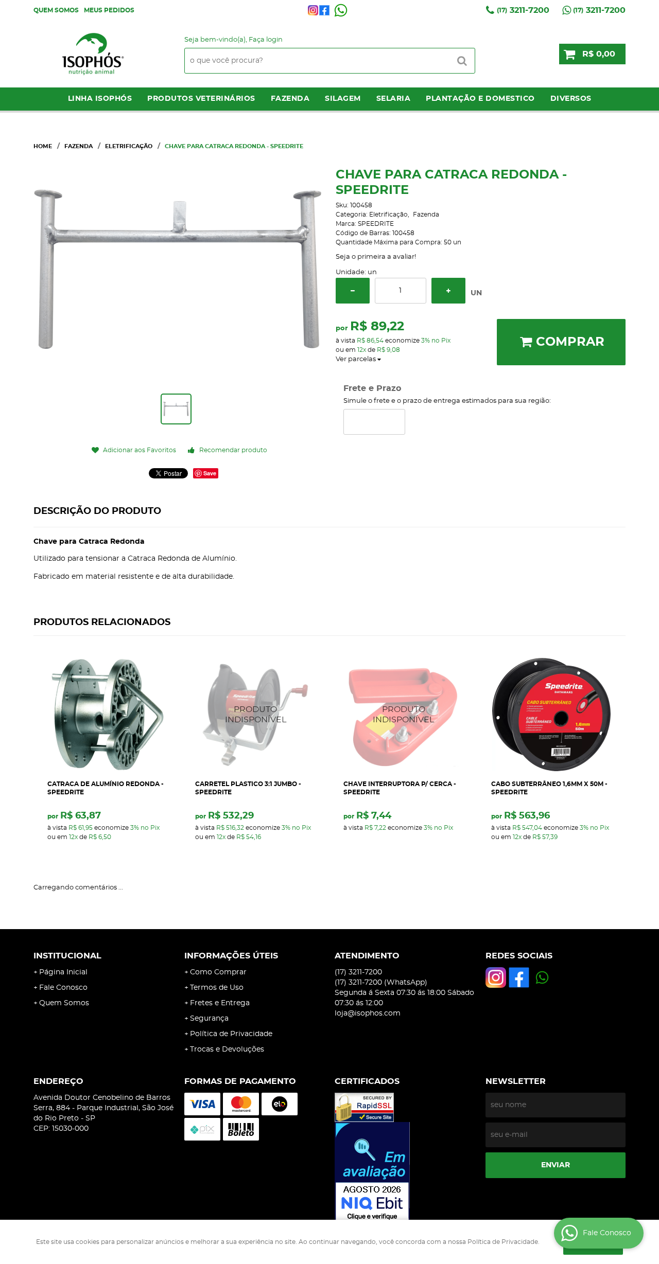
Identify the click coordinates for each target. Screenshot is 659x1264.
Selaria (393, 98)
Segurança (209, 1018)
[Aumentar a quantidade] (448, 291)
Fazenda (290, 98)
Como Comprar (218, 972)
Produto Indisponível (255, 714)
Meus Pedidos (109, 10)
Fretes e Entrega (220, 1003)
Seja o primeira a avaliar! (376, 257)
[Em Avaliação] (405, 1172)
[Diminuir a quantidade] (353, 291)
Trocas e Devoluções (227, 1049)
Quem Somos (56, 10)
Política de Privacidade (231, 1034)
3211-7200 (523, 10)
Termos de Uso (217, 987)
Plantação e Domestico (480, 98)
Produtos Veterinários (201, 98)
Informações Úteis (231, 956)
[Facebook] (324, 10)
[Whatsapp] (341, 10)
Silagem (343, 98)
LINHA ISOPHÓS (100, 98)
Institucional (67, 956)
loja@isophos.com (368, 1013)
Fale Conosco (63, 987)
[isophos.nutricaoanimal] (313, 10)
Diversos (571, 98)
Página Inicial (63, 972)
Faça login (266, 40)
